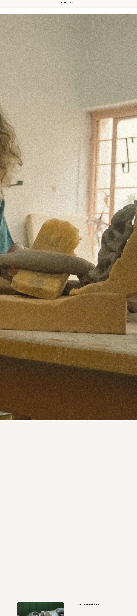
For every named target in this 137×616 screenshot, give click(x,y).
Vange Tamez (68, 2)
